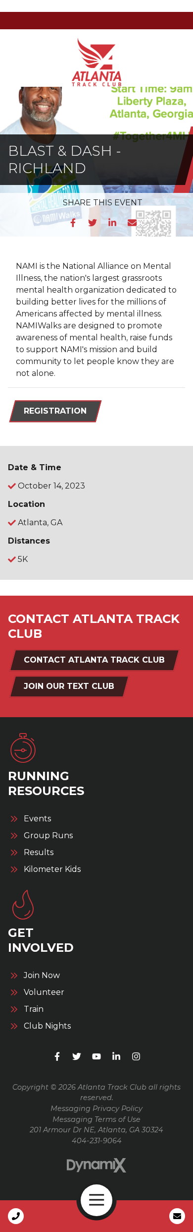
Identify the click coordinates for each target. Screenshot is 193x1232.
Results (38, 852)
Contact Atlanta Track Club (94, 660)
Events (37, 818)
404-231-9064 (97, 1140)
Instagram (136, 1056)
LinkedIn (112, 223)
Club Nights (47, 1026)
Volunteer (44, 992)
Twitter (92, 223)
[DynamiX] (96, 1165)
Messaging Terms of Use (96, 1119)
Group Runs (48, 835)
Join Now (42, 975)
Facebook (73, 223)
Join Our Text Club (69, 686)
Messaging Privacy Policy (96, 1108)
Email (132, 223)
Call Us (16, 1216)
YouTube (96, 1056)
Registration (55, 411)
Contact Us (177, 1216)
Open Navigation (96, 1200)
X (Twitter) (77, 1056)
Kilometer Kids (52, 869)
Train (34, 1009)
